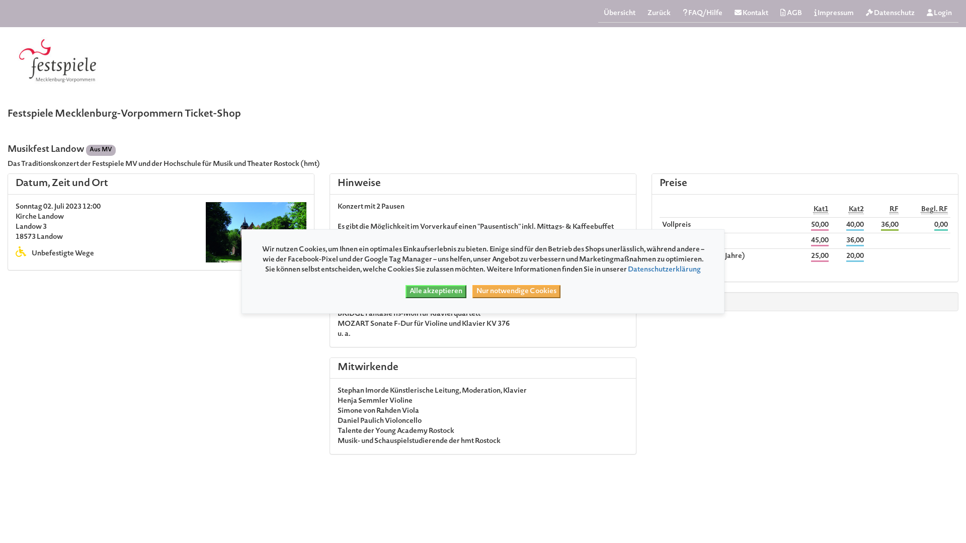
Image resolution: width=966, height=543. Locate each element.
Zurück (659, 14)
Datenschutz (894, 14)
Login (942, 14)
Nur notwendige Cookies (516, 292)
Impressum (835, 14)
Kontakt (755, 14)
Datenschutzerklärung (664, 270)
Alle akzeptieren (436, 292)
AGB (794, 14)
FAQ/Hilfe (704, 14)
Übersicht (619, 14)
